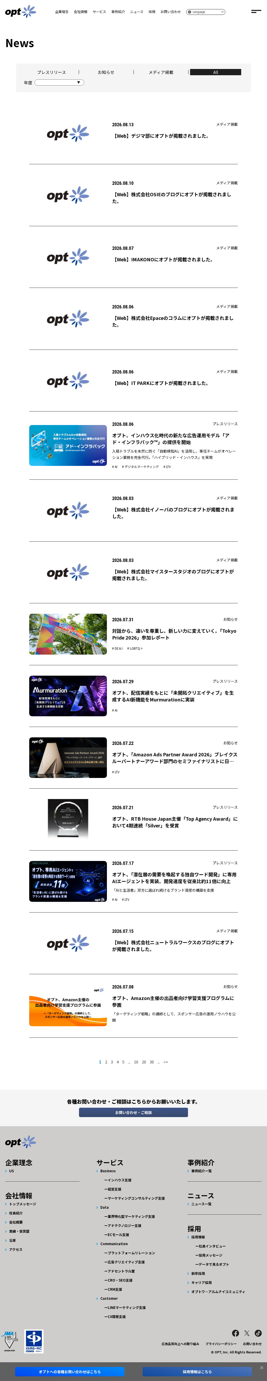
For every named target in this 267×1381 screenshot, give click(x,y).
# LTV (167, 466)
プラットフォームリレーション (131, 1252)
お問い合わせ (171, 11)
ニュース (136, 11)
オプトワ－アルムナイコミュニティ (218, 1291)
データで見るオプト (214, 1264)
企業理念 (62, 11)
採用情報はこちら (197, 1371)
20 (144, 1062)
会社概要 (16, 1222)
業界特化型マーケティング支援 (131, 1216)
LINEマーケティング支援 (127, 1307)
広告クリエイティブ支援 (126, 1261)
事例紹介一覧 (201, 1170)
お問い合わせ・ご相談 (133, 1112)
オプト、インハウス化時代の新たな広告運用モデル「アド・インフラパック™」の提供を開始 (170, 438)
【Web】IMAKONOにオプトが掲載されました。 (163, 259)
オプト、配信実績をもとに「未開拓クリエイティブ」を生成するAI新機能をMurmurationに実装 (173, 696)
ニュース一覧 (201, 1203)
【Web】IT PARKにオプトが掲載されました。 (161, 382)
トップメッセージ (22, 1203)
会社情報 (80, 11)
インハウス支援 (119, 1179)
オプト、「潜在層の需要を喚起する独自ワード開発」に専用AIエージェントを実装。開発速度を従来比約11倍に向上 (174, 877)
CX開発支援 (117, 1316)
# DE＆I (117, 648)
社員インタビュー (212, 1246)
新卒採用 (198, 1273)
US (11, 1170)
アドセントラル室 (121, 1271)
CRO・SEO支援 (120, 1280)
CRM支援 (115, 1289)
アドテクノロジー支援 (124, 1225)
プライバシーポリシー (221, 1343)
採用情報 (198, 1236)
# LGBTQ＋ (135, 648)
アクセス (15, 1249)
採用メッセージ (210, 1255)
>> (165, 1062)
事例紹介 (118, 11)
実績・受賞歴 (19, 1231)
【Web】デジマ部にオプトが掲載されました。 (161, 135)
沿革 (12, 1240)
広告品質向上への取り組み (180, 1343)
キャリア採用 (201, 1282)
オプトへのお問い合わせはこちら (70, 1371)
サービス (99, 11)
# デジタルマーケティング (140, 466)
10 (136, 1062)
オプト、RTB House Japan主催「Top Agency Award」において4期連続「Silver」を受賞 (175, 822)
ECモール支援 (118, 1234)
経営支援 (114, 1189)
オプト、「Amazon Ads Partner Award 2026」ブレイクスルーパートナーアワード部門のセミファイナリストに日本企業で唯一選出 (175, 761)
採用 (152, 11)
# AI (114, 466)
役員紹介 (16, 1213)
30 (152, 1062)
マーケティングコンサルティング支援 (136, 1198)
